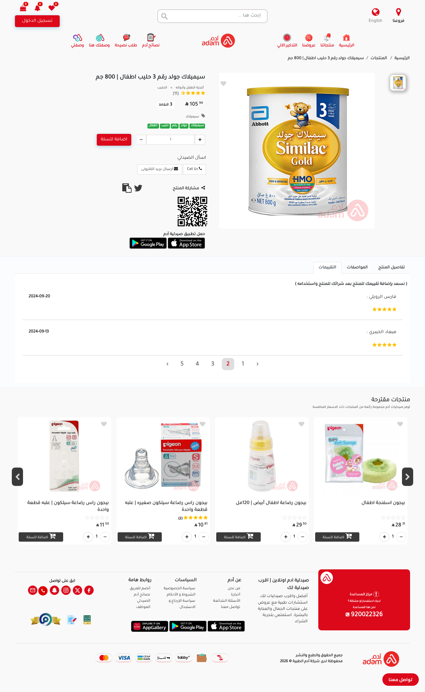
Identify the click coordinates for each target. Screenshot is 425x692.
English (375, 21)
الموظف (143, 607)
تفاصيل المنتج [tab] (391, 268)
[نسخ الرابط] (127, 191)
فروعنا (398, 21)
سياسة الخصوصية (179, 589)
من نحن (234, 589)
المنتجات (379, 58)
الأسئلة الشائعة (226, 601)
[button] (41, 9)
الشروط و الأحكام (181, 595)
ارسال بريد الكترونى (157, 169)
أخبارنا (235, 595)
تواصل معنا (401, 679)
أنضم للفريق (140, 589)
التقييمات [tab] (327, 268)
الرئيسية (402, 58)
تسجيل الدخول (37, 21)
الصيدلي (143, 601)
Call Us (193, 169)
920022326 (366, 615)
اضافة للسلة (114, 139)
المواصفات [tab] (357, 268)
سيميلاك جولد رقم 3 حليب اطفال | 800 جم (326, 58)
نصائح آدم (142, 595)
